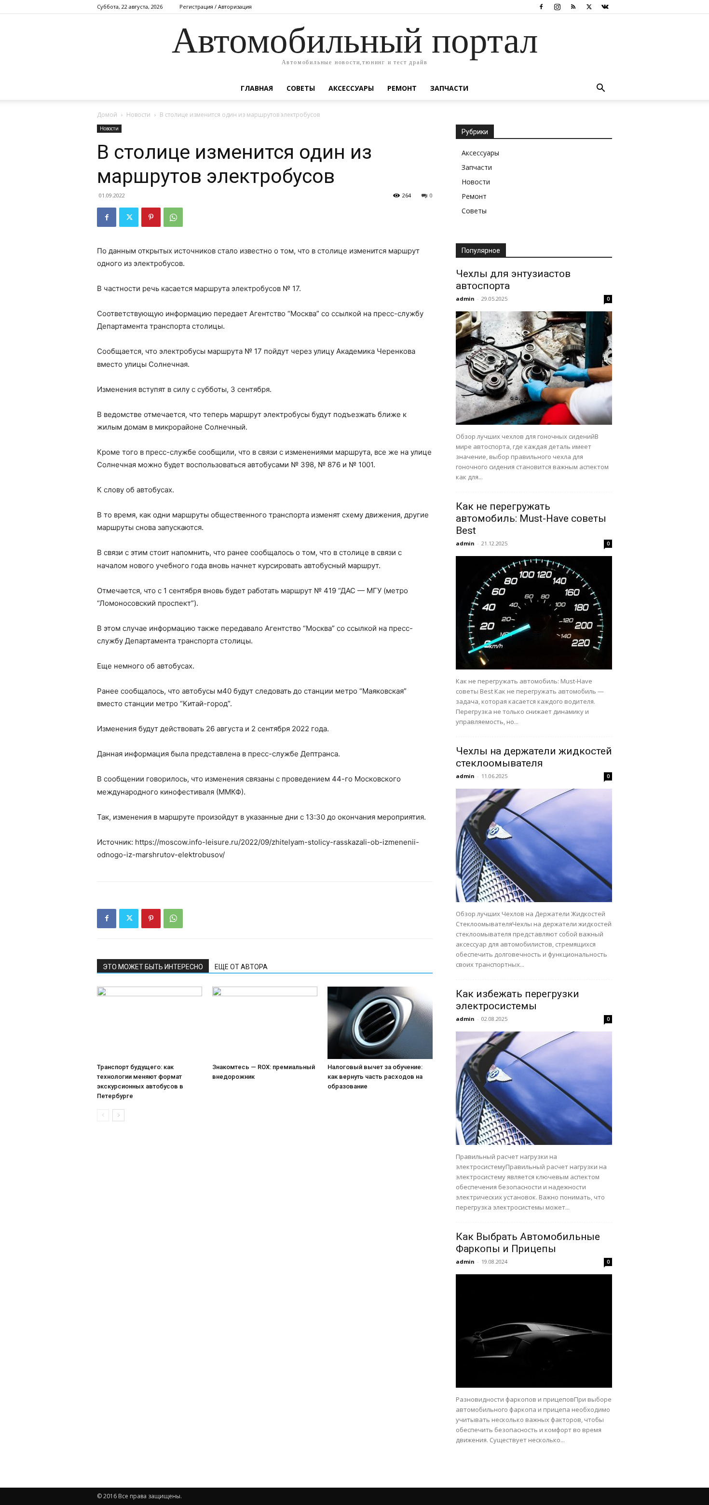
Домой (107, 115)
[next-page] (118, 1115)
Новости (138, 115)
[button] (600, 89)
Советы (300, 88)
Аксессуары (351, 88)
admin (465, 298)
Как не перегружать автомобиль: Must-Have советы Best (531, 518)
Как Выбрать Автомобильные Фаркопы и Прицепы (528, 1242)
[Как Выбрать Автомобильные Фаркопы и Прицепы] (534, 1331)
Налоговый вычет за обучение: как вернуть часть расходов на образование (375, 1076)
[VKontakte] (605, 7)
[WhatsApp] (173, 217)
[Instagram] (557, 7)
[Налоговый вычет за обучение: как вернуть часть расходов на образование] (380, 1023)
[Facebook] (541, 7)
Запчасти (449, 88)
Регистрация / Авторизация (215, 6)
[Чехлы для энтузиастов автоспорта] (534, 368)
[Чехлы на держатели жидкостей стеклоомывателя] (534, 845)
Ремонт (402, 88)
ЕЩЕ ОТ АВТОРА (241, 967)
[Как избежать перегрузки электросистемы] (534, 1088)
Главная (257, 88)
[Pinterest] (151, 217)
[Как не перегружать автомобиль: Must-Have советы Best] (534, 612)
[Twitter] (589, 7)
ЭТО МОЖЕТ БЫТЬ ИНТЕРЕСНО (153, 967)
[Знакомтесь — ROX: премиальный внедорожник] (264, 1023)
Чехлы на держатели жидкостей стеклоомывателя (534, 757)
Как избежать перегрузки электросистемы (517, 1000)
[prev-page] (103, 1115)
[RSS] (573, 7)
